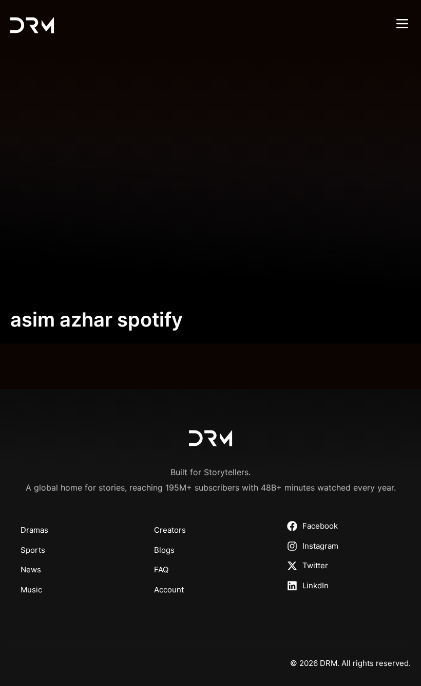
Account (169, 589)
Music (31, 589)
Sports (33, 550)
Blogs (164, 550)
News (31, 569)
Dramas (34, 530)
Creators (170, 530)
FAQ (161, 569)
